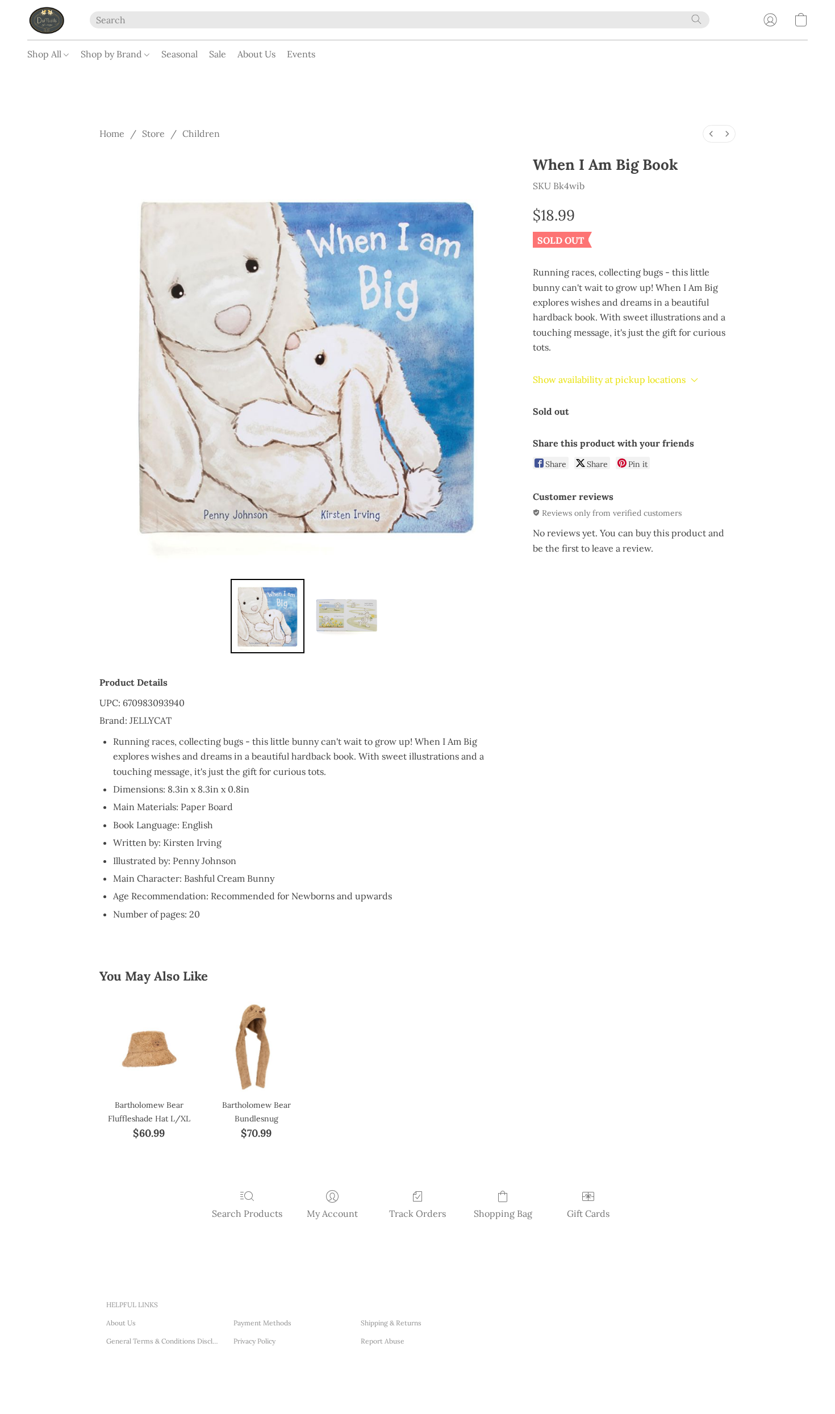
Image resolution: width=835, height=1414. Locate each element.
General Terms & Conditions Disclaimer (163, 1341)
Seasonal (179, 54)
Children (201, 133)
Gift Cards (588, 1213)
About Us (256, 54)
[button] (47, 20)
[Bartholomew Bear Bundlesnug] (256, 1043)
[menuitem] (711, 134)
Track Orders (417, 1213)
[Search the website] (696, 19)
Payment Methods (262, 1323)
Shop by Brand (112, 54)
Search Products (247, 1213)
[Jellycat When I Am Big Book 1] (346, 616)
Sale (217, 54)
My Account (332, 1213)
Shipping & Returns (391, 1323)
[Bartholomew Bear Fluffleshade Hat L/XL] (148, 1043)
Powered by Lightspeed (270, 1391)
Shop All (45, 54)
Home (111, 133)
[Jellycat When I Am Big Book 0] (267, 616)
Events (301, 54)
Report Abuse (382, 1341)
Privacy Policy (254, 1341)
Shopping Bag (503, 1213)
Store (153, 133)
